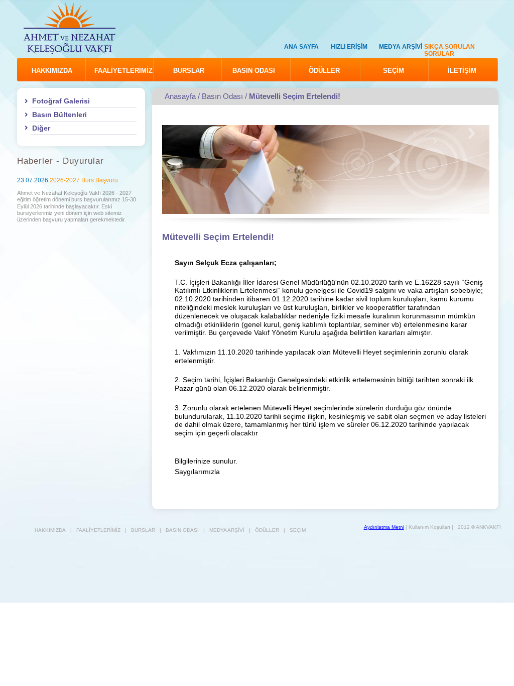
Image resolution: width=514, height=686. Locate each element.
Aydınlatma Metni (384, 527)
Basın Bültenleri (59, 114)
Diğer (41, 128)
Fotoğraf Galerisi (61, 101)
